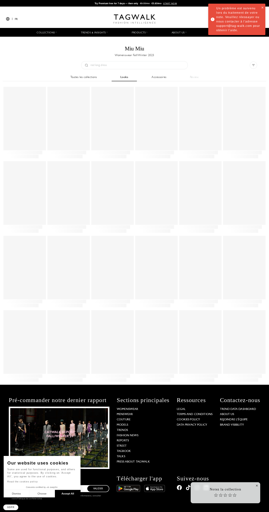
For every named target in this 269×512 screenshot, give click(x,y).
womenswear (127, 409)
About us (227, 414)
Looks (124, 77)
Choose (42, 493)
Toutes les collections (83, 77)
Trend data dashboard (238, 409)
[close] (262, 7)
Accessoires (159, 77)
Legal (181, 409)
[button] (10, 507)
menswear (125, 414)
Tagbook (124, 451)
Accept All (67, 493)
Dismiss (16, 493)
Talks (121, 456)
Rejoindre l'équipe (234, 419)
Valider (98, 488)
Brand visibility (232, 424)
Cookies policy (188, 419)
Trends (122, 430)
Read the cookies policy (22, 481)
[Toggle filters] (253, 65)
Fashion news (127, 435)
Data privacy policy (192, 424)
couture (123, 419)
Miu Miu (134, 48)
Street (122, 445)
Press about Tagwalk (133, 461)
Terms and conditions (194, 414)
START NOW (170, 3)
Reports (123, 440)
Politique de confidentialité (29, 499)
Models (122, 424)
